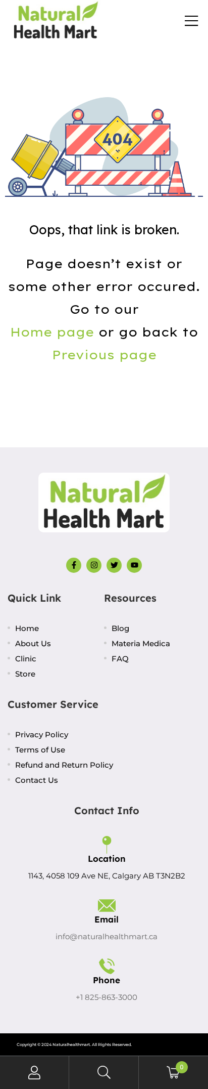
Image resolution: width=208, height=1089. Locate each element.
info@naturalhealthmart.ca (107, 936)
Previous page (104, 354)
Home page (52, 332)
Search (103, 1072)
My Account (34, 1072)
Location (107, 858)
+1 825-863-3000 (106, 997)
